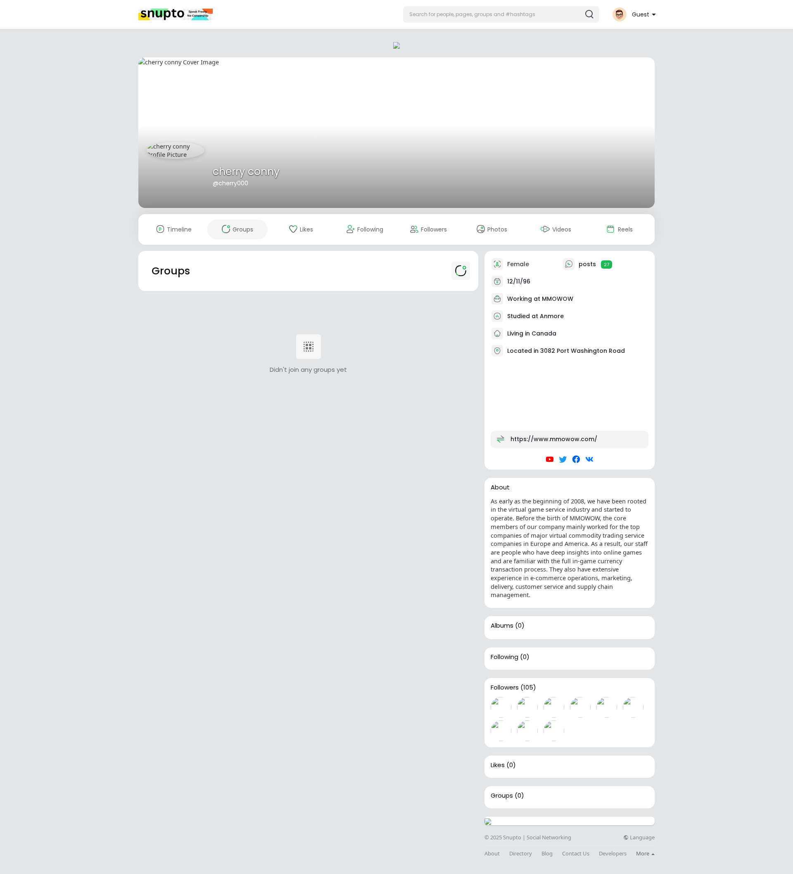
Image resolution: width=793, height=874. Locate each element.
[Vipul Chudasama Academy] (527, 730)
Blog (547, 853)
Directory (520, 853)
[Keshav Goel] (554, 707)
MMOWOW (557, 299)
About (492, 853)
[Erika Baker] (554, 730)
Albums (502, 625)
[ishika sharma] (606, 707)
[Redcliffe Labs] (501, 730)
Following (504, 657)
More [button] (643, 853)
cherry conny (246, 171)
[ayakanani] (633, 707)
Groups (502, 795)
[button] (501, 14)
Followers (505, 687)
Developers (613, 853)
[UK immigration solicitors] (580, 707)
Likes (498, 765)
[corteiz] (501, 707)
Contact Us (575, 853)
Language (642, 837)
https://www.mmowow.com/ (553, 439)
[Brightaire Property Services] (527, 707)
